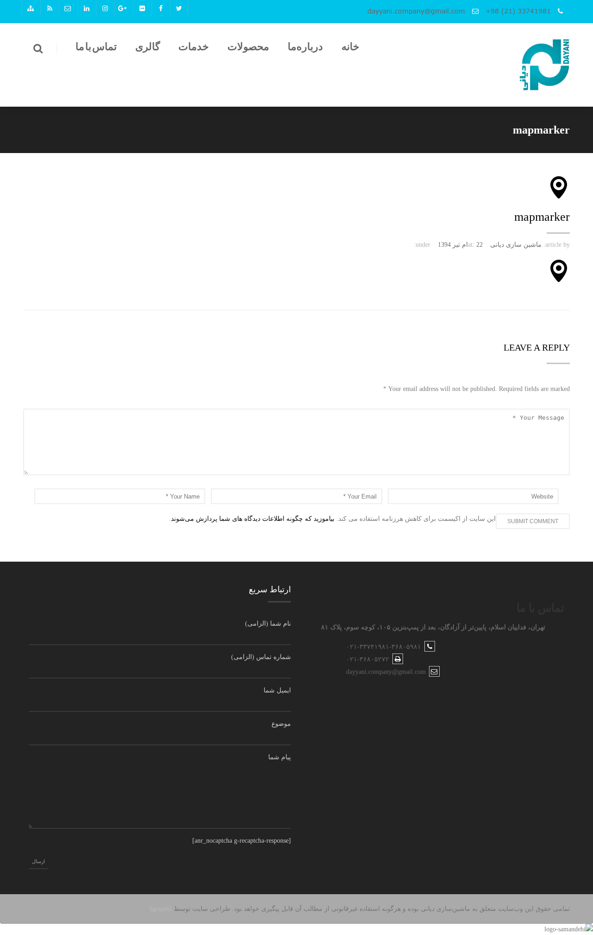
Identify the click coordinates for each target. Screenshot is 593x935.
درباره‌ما (305, 47)
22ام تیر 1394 (460, 244)
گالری (147, 47)
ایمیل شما (277, 690)
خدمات (193, 47)
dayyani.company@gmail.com (416, 11)
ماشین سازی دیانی (516, 244)
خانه (350, 47)
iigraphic (160, 908)
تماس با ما (96, 47)
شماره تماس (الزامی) (261, 656)
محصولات (248, 47)
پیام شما (279, 757)
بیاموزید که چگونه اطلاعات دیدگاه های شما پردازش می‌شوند (252, 518)
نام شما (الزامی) (268, 623)
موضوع (281, 723)
